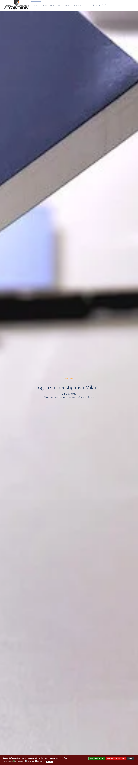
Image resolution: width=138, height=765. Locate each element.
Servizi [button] (45, 5)
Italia (52, 5)
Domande (68, 5)
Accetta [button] (49, 762)
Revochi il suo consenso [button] (116, 758)
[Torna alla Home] (16, 5)
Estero (59, 5)
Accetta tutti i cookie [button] (97, 758)
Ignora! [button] (130, 758)
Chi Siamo (36, 5)
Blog (86, 5)
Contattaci (78, 5)
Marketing (40, 762)
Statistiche (30, 762)
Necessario (19, 762)
